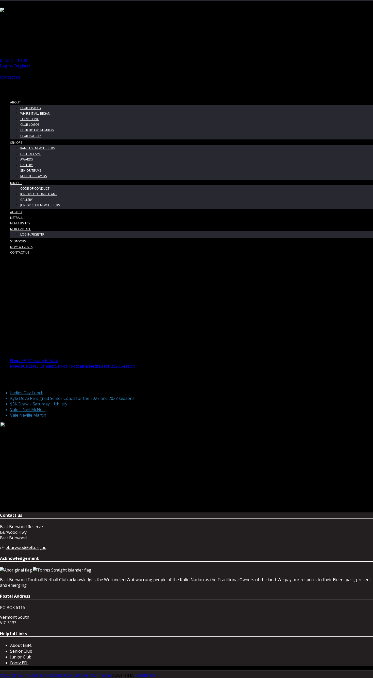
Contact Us (19, 252)
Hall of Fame (30, 154)
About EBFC (21, 645)
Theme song (29, 119)
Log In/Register (32, 234)
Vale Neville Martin (28, 415)
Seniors (16, 142)
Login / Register (15, 66)
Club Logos (29, 124)
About (15, 102)
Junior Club (20, 657)
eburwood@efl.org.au (26, 547)
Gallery (26, 165)
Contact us (10, 77)
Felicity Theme (97, 675)
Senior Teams (30, 170)
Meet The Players (33, 176)
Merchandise (20, 229)
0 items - (13, 60)
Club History (30, 108)
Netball (16, 218)
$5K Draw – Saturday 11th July (38, 404)
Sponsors (18, 241)
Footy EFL (19, 663)
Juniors (16, 183)
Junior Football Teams (38, 194)
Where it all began (35, 113)
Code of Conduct (34, 188)
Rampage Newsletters (37, 148)
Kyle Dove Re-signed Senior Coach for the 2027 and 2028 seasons (72, 398)
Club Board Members (37, 130)
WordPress (145, 675)
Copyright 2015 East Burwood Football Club (41, 675)
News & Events (21, 247)
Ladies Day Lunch (26, 393)
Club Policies (30, 136)
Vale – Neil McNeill (27, 409)
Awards (26, 159)
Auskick (16, 212)
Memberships (20, 223)
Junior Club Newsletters (40, 205)
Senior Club (21, 651)
